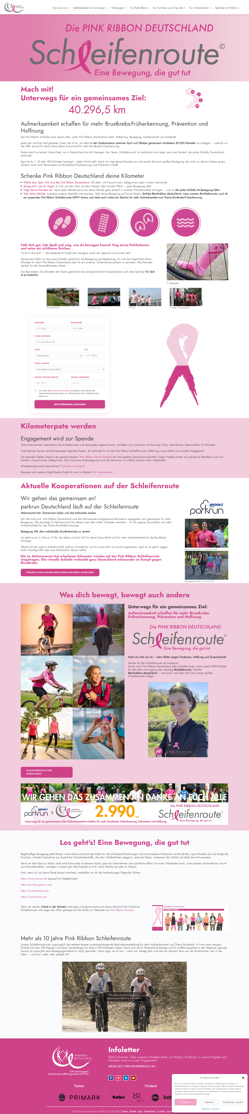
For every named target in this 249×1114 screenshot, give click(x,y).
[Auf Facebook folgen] (111, 1077)
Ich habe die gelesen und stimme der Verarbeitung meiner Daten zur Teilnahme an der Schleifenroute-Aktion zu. (69, 393)
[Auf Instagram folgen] (118, 1077)
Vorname (39, 323)
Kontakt (133, 1111)
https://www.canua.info (34, 879)
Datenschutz (205, 1108)
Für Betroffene (138, 8)
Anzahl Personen (80, 377)
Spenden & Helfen (226, 8)
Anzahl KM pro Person (46, 377)
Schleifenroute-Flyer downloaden (39, 772)
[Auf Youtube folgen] (133, 1077)
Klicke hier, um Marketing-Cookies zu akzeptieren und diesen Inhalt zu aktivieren (124, 997)
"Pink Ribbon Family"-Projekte (95, 457)
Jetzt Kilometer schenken (70, 404)
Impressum (215, 1108)
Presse (125, 1111)
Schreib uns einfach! (73, 466)
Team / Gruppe (42, 363)
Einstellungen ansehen (233, 1102)
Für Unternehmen (199, 8)
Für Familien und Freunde (168, 8)
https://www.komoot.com (35, 891)
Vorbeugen (117, 8)
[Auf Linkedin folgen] (126, 1077)
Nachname (76, 323)
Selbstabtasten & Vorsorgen (89, 8)
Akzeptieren (185, 1102)
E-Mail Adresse (42, 336)
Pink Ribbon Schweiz (122, 910)
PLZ (86, 349)
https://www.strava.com (34, 897)
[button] (243, 1077)
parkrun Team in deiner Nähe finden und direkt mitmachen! (60, 572)
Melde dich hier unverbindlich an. (132, 1066)
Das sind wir (60, 8)
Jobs (140, 1111)
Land (37, 349)
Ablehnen (209, 1102)
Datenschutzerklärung (61, 390)
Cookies (161, 1111)
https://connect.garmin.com (36, 885)
